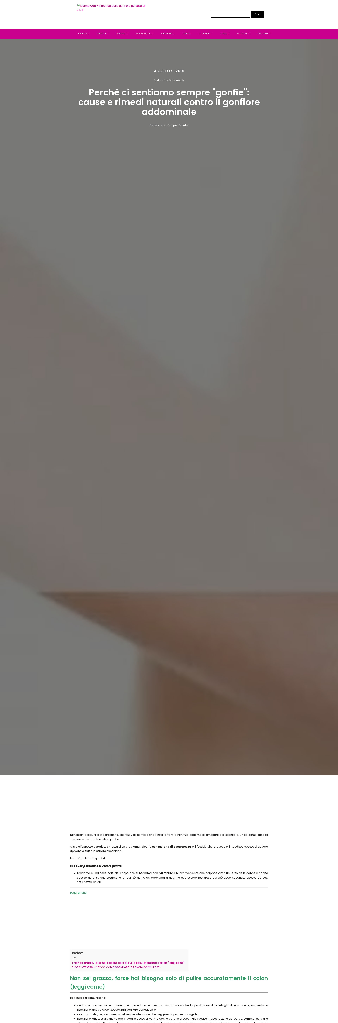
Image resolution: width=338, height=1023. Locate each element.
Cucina (204, 33)
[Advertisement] (169, 805)
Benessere (158, 125)
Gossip (82, 33)
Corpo (172, 125)
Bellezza (242, 33)
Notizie (102, 33)
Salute (121, 33)
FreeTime (263, 33)
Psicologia (143, 33)
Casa (186, 33)
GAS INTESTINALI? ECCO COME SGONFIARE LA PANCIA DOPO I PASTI (117, 967)
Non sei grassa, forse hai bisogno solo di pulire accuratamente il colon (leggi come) (129, 963)
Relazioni (166, 33)
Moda (223, 33)
